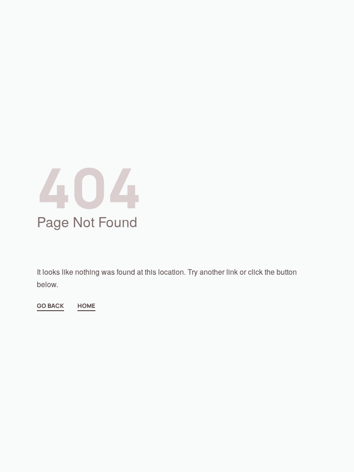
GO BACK (50, 306)
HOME (86, 306)
